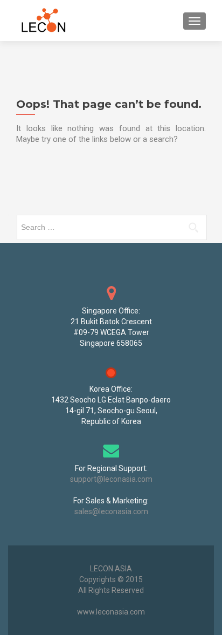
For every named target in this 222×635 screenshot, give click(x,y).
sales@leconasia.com (111, 511)
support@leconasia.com (111, 479)
